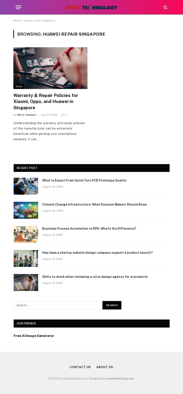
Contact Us (80, 367)
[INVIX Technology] (91, 7)
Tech (18, 86)
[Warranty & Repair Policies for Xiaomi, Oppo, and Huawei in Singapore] (50, 68)
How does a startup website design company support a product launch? (97, 252)
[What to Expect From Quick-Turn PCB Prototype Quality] (26, 186)
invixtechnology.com (120, 378)
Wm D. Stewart (26, 114)
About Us (104, 367)
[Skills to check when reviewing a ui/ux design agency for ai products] (26, 282)
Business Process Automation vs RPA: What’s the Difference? (89, 228)
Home (17, 20)
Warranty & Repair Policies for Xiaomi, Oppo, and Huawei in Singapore (45, 101)
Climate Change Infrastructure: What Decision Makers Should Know (94, 204)
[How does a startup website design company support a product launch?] (26, 258)
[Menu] (18, 7)
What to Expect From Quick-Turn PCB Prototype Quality (84, 180)
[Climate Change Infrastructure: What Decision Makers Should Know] (26, 210)
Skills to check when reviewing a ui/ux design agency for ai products (95, 276)
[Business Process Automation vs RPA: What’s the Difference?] (26, 234)
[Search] (165, 7)
